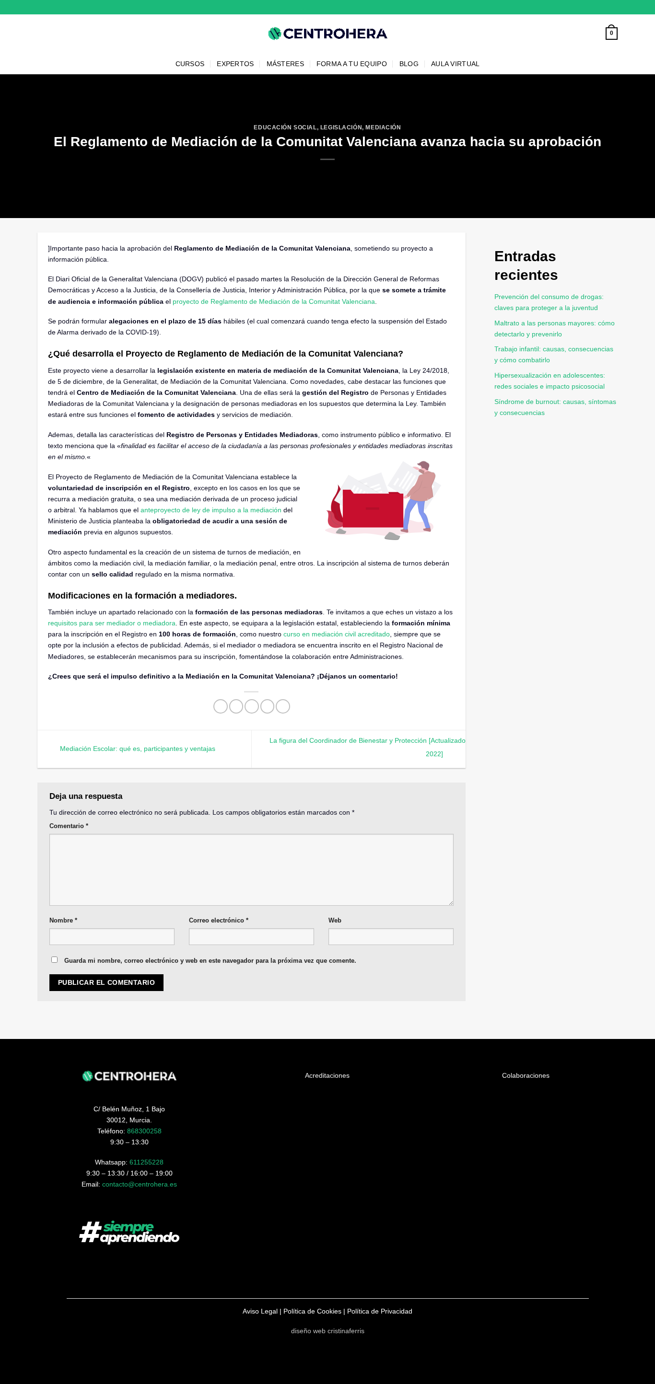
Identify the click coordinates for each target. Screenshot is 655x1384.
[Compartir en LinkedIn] (283, 706)
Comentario (68, 826)
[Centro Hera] (327, 33)
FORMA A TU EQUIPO (351, 64)
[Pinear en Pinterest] (267, 706)
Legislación (341, 127)
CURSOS (190, 64)
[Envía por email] (252, 706)
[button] (612, 33)
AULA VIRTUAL (455, 64)
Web (334, 920)
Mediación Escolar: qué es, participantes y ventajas (136, 748)
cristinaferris (346, 1331)
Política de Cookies (312, 1311)
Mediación (383, 127)
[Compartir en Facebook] (220, 706)
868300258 (144, 1131)
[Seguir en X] (613, 7)
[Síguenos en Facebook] (596, 7)
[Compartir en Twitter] (236, 706)
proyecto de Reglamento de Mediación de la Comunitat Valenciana (274, 301)
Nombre (63, 920)
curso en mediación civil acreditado (335, 634)
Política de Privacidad (379, 1311)
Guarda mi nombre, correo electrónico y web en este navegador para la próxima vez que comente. (210, 960)
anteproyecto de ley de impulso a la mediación (210, 510)
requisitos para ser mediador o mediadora (111, 623)
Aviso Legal (260, 1311)
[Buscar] (595, 34)
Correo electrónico (218, 920)
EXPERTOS (235, 64)
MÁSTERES (285, 64)
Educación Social (285, 127)
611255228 (146, 1162)
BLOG (409, 64)
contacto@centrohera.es (139, 1184)
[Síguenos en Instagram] (605, 7)
